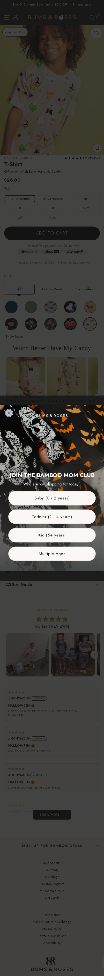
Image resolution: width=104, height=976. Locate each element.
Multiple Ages (52, 553)
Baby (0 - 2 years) (51, 498)
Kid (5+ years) (52, 535)
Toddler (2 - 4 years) (52, 517)
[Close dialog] (9, 412)
